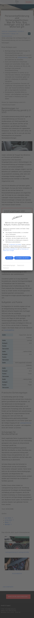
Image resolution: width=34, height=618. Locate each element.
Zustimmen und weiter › (22, 258)
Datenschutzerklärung (11, 249)
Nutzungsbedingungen (9, 265)
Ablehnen (9, 258)
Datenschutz (20, 265)
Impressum (6, 268)
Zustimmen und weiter (15, 244)
